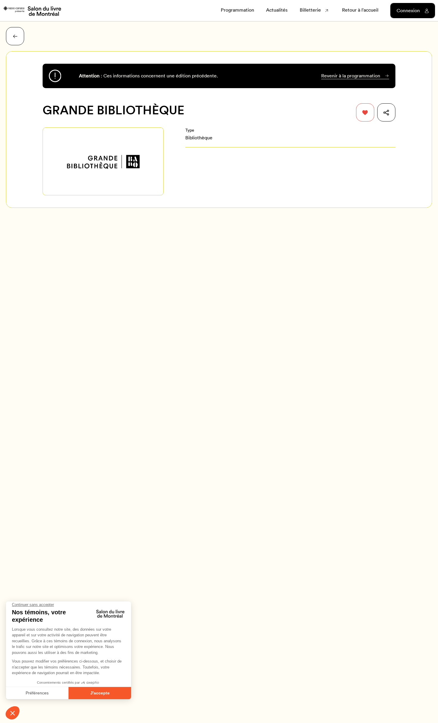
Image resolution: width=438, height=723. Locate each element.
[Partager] (386, 112)
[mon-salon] (32, 10)
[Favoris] (365, 112)
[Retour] (15, 36)
